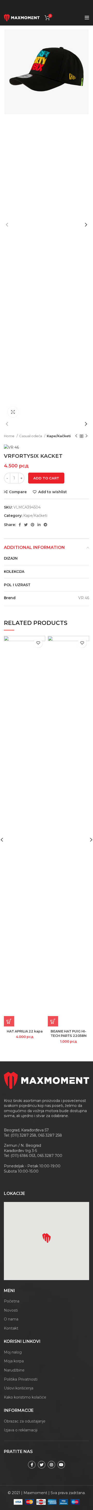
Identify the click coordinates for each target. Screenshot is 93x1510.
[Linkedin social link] (39, 524)
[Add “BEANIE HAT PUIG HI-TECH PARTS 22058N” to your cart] (53, 1021)
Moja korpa (14, 1361)
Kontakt (11, 1328)
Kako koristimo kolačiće (25, 1397)
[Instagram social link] (51, 1465)
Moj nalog (13, 1352)
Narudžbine (14, 1370)
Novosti (11, 1310)
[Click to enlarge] (13, 412)
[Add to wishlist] (38, 643)
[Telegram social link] (45, 524)
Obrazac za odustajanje (24, 1421)
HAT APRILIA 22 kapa (25, 1031)
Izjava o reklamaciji (20, 1430)
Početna (11, 1301)
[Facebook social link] (19, 524)
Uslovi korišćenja (18, 1388)
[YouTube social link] (61, 1465)
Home (9, 436)
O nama (11, 1319)
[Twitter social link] (25, 524)
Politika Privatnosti (20, 1379)
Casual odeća (31, 436)
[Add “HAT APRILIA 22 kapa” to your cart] (9, 1021)
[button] (47, 1239)
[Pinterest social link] (32, 524)
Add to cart (46, 478)
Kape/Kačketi (59, 436)
